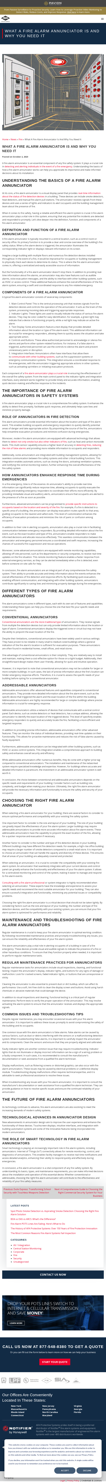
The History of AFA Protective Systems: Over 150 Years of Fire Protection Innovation (54, 1228)
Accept (65, 1470)
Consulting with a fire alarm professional (23, 882)
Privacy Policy (73, 1480)
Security (17, 1258)
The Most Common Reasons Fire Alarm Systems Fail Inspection (43, 1233)
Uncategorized (21, 1261)
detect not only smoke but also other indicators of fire (39, 441)
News (13, 139)
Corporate (18, 1251)
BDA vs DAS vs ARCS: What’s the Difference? (33, 1219)
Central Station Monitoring (27, 1248)
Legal (62, 1480)
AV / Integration (21, 1245)
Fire (20, 139)
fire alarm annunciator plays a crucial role (46, 373)
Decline (87, 1470)
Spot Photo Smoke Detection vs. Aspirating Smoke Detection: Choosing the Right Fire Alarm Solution (55, 1213)
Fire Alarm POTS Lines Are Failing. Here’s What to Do (38, 1223)
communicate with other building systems (33, 356)
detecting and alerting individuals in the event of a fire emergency (38, 166)
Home (5, 139)
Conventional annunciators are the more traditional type (31, 621)
